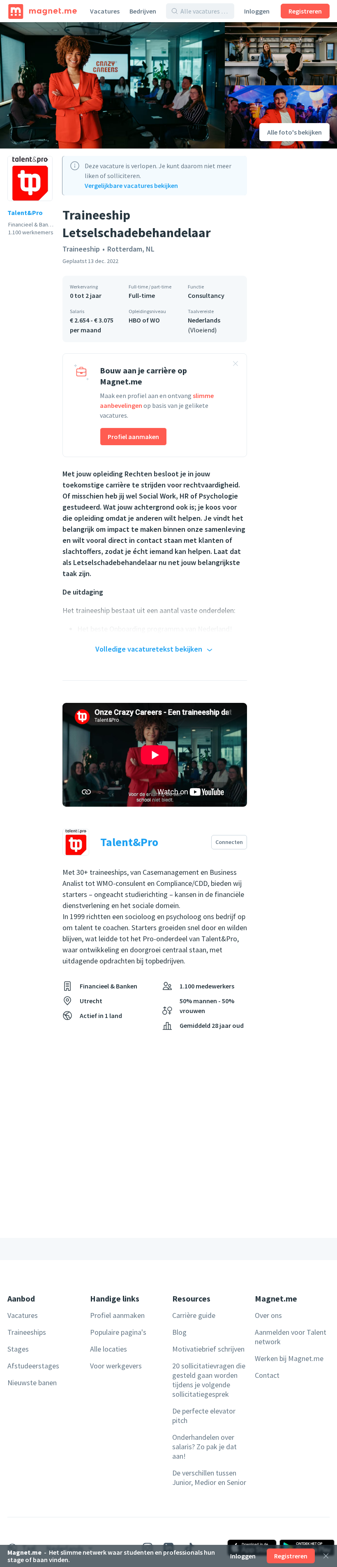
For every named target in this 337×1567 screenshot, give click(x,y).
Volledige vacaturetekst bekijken (148, 649)
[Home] (42, 11)
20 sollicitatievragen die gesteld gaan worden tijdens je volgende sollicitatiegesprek (208, 1380)
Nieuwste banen (32, 1382)
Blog (179, 1332)
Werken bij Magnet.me (289, 1358)
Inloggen (257, 11)
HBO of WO (144, 320)
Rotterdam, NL (131, 249)
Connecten (229, 842)
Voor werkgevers (116, 1365)
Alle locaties (108, 1349)
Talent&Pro (25, 212)
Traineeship (81, 249)
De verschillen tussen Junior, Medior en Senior (209, 1477)
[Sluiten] (326, 1556)
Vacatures (105, 11)
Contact (267, 1375)
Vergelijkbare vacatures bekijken (131, 185)
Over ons (268, 1315)
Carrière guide (193, 1315)
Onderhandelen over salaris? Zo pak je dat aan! (204, 1446)
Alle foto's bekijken (294, 132)
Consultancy (206, 295)
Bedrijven (142, 11)
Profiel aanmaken (133, 436)
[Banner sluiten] (235, 365)
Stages (18, 1349)
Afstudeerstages (33, 1365)
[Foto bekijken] (112, 85)
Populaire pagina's (118, 1332)
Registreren (305, 11)
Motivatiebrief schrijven (208, 1349)
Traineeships (26, 1332)
